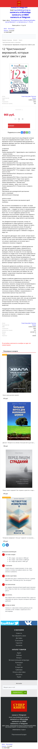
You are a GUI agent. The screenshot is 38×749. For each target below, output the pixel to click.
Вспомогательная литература (19, 660)
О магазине (19, 640)
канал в (14, 7)
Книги (19, 665)
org (29, 10)
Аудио (19, 653)
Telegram (22, 7)
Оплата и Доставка (19, 672)
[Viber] (24, 132)
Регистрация (11, 28)
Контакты (19, 645)
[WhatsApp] (27, 132)
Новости (19, 633)
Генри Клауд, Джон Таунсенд (28, 96)
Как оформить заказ (19, 636)
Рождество (19, 667)
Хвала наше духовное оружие (11, 395)
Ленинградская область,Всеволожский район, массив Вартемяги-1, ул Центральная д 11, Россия (20, 21)
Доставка (19, 638)
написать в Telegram (20, 17)
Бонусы (19, 658)
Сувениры (19, 670)
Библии (19, 655)
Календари (19, 662)
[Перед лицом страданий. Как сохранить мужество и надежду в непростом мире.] (19, 469)
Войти (5, 28)
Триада (34, 98)
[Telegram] (29, 132)
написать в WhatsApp (20, 12)
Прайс (19, 677)
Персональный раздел (19, 734)
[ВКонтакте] (22, 132)
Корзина (6, 30)
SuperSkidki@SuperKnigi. (21, 10)
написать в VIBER (20, 15)
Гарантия (19, 643)
